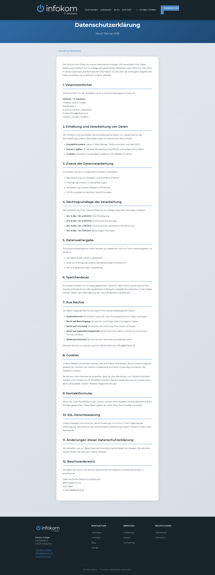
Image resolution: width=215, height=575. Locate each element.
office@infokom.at (44, 553)
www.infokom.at (43, 556)
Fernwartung (171, 8)
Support (126, 537)
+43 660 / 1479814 (146, 10)
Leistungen (91, 10)
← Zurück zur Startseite (68, 51)
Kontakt (127, 10)
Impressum (160, 537)
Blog (117, 10)
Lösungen (105, 10)
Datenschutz (161, 532)
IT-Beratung (128, 532)
